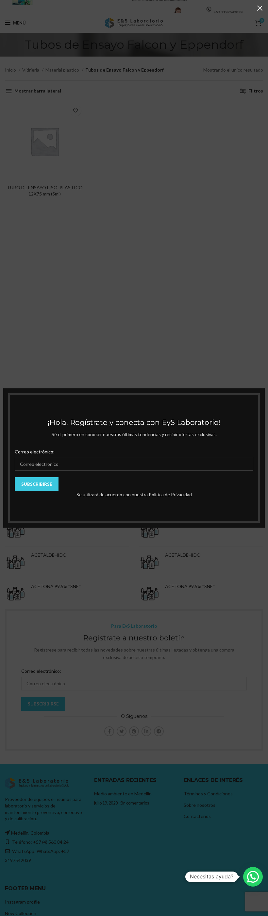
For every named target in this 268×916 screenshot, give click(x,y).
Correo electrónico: (35, 451)
